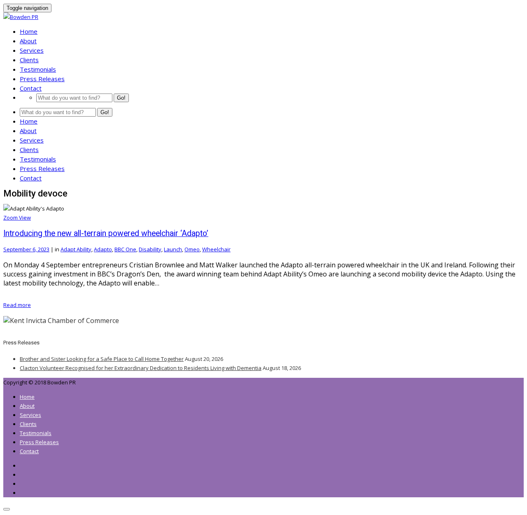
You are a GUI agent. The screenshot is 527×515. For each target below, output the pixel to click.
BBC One (125, 249)
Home (28, 31)
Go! (121, 98)
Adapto (103, 249)
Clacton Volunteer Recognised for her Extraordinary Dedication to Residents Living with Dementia (140, 368)
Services (32, 50)
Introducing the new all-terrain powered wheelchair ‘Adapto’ (105, 233)
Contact (31, 88)
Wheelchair (216, 249)
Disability (150, 249)
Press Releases (42, 79)
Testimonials (38, 69)
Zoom (11, 217)
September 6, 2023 (26, 249)
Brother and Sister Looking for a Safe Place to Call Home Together (102, 359)
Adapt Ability (76, 249)
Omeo (192, 249)
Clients (29, 60)
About (28, 41)
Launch (173, 249)
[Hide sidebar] (6, 509)
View (25, 217)
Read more (17, 305)
